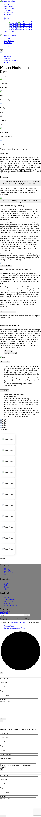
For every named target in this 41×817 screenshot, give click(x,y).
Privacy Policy (9, 601)
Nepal (29, 22)
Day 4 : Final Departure (8, 312)
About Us (7, 10)
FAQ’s (6, 597)
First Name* (4, 678)
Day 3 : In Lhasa (6, 265)
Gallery (7, 62)
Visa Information (10, 599)
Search (27, 615)
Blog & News (9, 12)
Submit (3, 719)
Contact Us (8, 14)
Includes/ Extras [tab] (10, 353)
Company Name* (6, 754)
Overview (7, 56)
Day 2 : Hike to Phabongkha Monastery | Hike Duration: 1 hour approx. (20, 201)
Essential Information (11, 60)
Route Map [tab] (8, 351)
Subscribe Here (5, 611)
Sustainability (9, 8)
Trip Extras (4, 390)
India (6, 585)
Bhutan (6, 587)
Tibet (6, 589)
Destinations (8, 6)
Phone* (2, 691)
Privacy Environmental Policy (14, 628)
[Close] (1, 673)
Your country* (5, 695)
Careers (7, 603)
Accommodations (10, 605)
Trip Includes (5, 362)
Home (6, 4)
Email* (2, 687)
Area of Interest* (6, 759)
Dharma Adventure (18, 622)
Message (3, 699)
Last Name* (4, 683)
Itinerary (7, 58)
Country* (3, 750)
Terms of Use (9, 626)
